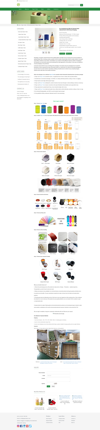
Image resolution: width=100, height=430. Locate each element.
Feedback (73, 420)
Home (20, 9)
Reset (53, 386)
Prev (36, 39)
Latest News (61, 416)
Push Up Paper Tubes (22, 55)
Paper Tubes (35, 9)
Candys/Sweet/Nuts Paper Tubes (24, 39)
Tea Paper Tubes (21, 42)
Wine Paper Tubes (21, 45)
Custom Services (49, 422)
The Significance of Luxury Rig (23, 81)
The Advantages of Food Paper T (24, 76)
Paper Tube (52, 74)
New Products (49, 418)
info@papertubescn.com (23, 0)
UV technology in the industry (23, 74)
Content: (43, 378)
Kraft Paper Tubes (21, 50)
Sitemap (24, 422)
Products (48, 416)
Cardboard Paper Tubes (22, 66)
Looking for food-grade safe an (24, 79)
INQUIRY (62, 53)
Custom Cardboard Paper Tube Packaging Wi (65, 402)
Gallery (48, 9)
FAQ (59, 422)
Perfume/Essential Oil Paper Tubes (34, 25)
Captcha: (43, 383)
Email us (69, 53)
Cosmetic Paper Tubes (22, 58)
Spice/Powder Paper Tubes (23, 37)
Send (48, 386)
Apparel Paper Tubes (22, 61)
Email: (44, 375)
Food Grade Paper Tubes (23, 31)
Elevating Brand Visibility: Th (23, 84)
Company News (62, 418)
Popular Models (49, 420)
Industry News (61, 420)
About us (27, 9)
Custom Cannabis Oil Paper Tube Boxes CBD (39, 408)
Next (56, 39)
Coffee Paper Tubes (22, 47)
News (42, 9)
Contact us (56, 9)
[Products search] (81, 5)
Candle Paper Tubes (22, 53)
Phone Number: (42, 372)
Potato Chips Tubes (22, 34)
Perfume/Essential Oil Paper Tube (24, 63)
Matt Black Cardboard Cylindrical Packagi (77, 401)
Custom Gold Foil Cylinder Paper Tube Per (52, 408)
